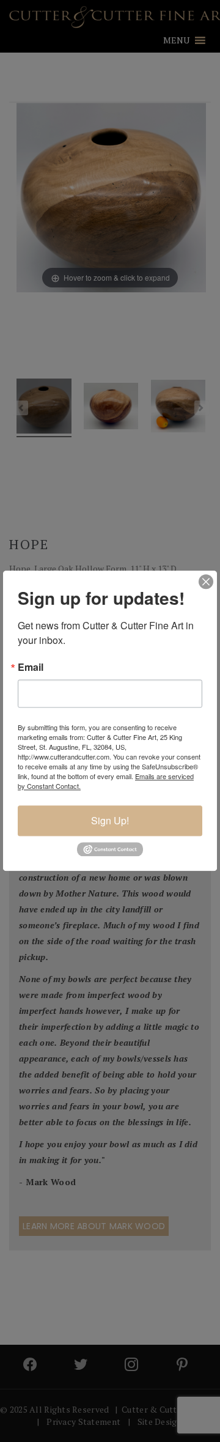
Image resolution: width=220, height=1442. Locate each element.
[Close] (206, 581)
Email (30, 667)
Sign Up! (110, 820)
